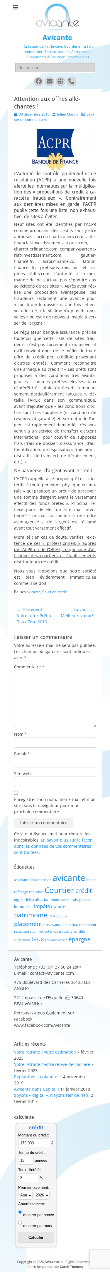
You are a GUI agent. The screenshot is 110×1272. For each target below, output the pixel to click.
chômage (21, 892)
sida (82, 931)
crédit (62, 591)
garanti (84, 900)
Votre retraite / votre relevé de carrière (52, 1064)
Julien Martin (67, 114)
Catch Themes (71, 1266)
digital (18, 900)
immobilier (23, 906)
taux (37, 939)
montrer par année (38, 1215)
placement (28, 923)
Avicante (57, 38)
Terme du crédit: (32, 1152)
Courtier (49, 591)
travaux (51, 940)
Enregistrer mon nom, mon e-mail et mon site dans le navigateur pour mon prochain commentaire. (55, 805)
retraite (45, 931)
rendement (87, 925)
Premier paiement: (33, 1187)
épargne (80, 939)
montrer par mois (37, 1225)
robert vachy (62, 931)
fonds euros (60, 900)
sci (75, 931)
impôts (42, 906)
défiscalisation (37, 899)
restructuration (26, 931)
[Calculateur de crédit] (36, 1130)
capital (91, 880)
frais (74, 899)
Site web (22, 773)
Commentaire (29, 667)
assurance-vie (41, 880)
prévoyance (52, 925)
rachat (73, 925)
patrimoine (30, 914)
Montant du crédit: (33, 1135)
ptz (64, 925)
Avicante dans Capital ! (36, 1089)
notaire (58, 906)
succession (22, 940)
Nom (20, 734)
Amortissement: (31, 1204)
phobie (61, 916)
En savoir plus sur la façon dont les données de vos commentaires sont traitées (53, 846)
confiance (36, 892)
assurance (21, 880)
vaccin (62, 940)
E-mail (22, 754)
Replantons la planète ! (37, 1076)
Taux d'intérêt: (30, 1170)
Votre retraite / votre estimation (45, 1052)
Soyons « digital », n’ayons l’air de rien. (51, 1095)
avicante (33, 591)
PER (51, 916)
